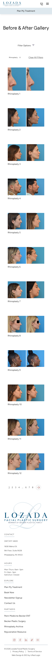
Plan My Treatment (13, 587)
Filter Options (24, 45)
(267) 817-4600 (11, 541)
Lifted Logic (35, 655)
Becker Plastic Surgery (15, 621)
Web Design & (17, 655)
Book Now (9, 592)
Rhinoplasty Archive (13, 626)
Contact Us (9, 603)
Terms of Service (35, 651)
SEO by (27, 655)
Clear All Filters (36, 57)
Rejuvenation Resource (15, 632)
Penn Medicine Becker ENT (17, 616)
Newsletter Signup (13, 598)
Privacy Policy (18, 651)
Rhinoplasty (15, 58)
